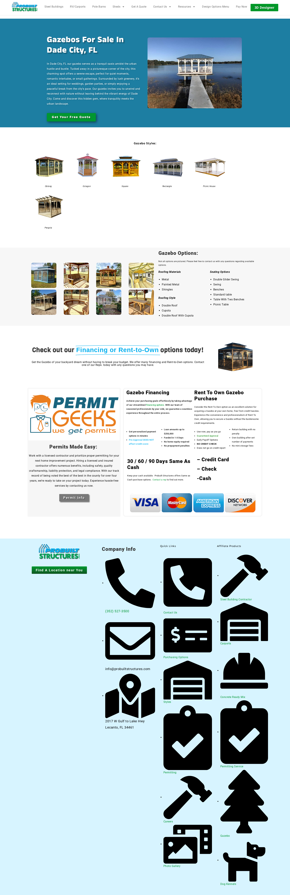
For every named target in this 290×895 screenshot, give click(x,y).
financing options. (155, 405)
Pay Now (241, 6)
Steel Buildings (53, 6)
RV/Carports (78, 6)
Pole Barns (99, 6)
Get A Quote (139, 6)
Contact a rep (159, 479)
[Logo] (25, 7)
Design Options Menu (215, 6)
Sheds (116, 6)
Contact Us (160, 6)
